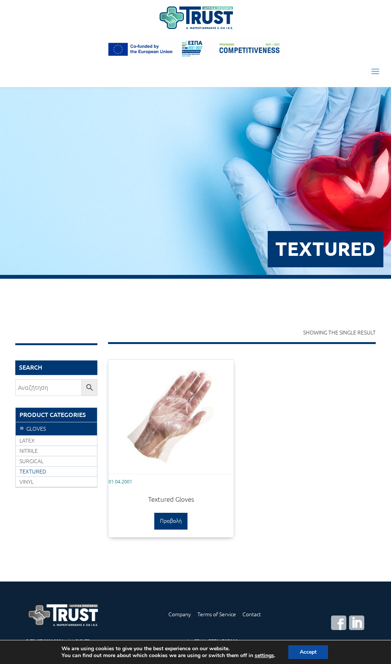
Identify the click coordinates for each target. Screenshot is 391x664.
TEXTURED (32, 472)
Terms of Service (216, 614)
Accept (308, 652)
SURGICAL (31, 461)
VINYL (26, 482)
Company (179, 614)
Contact (251, 614)
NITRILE (28, 451)
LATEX (27, 441)
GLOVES (36, 429)
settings (264, 655)
